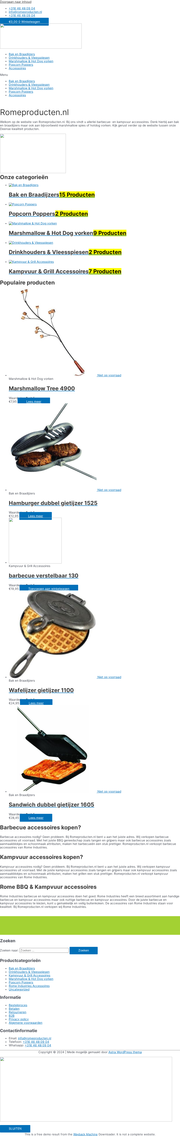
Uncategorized (19, 989)
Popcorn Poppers (21, 64)
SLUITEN (15, 1128)
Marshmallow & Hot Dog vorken (31, 61)
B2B (11, 1015)
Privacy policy (19, 1019)
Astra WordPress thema (125, 1052)
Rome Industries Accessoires (29, 986)
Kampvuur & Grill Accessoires (29, 975)
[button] (90, 74)
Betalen (14, 1008)
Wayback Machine (85, 1134)
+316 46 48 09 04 (36, 1042)
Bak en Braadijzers (22, 54)
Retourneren (17, 1012)
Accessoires (17, 68)
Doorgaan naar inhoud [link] (15, 2)
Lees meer (33, 401)
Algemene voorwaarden (25, 1022)
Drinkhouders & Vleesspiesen (29, 57)
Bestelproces (18, 1005)
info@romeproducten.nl (34, 1038)
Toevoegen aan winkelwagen (48, 588)
